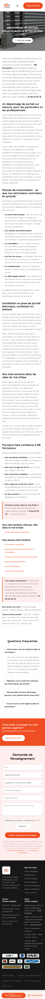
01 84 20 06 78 (33, 6)
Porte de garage (29, 607)
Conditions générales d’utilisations (29, 976)
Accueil (5, 21)
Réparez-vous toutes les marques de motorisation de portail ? (21, 682)
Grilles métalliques (31, 871)
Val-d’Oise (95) (13, 617)
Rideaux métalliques (32, 610)
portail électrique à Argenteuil (17, 532)
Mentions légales (8, 976)
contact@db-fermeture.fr (15, 850)
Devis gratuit (36, 995)
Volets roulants (16, 610)
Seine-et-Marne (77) (10, 623)
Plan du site (6, 986)
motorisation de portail (14, 544)
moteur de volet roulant (14, 571)
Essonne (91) (26, 623)
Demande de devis (13, 738)
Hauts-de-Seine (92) (29, 617)
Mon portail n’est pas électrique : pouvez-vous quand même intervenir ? (22, 693)
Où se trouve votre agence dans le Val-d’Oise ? (21, 705)
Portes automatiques (32, 886)
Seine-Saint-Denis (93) (11, 620)
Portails (5, 610)
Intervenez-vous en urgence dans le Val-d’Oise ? (22, 650)
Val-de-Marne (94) (31, 620)
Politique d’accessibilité (32, 981)
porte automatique (12, 566)
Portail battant (29, 875)
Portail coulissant (30, 879)
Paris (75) (27, 614)
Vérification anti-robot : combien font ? (22, 820)
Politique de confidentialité (11, 981)
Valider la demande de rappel (22, 835)
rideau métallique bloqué (15, 562)
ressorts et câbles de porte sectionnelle (21, 557)
